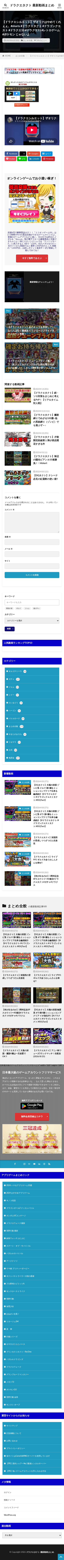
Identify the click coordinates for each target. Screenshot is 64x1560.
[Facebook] (12, 153)
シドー (13, 695)
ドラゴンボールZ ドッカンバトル (20, 1208)
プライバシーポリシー (15, 1448)
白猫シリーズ (12, 1337)
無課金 (14, 758)
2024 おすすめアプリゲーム (18, 1193)
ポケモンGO (11, 1390)
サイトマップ (12, 1426)
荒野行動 (10, 1299)
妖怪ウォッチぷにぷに (15, 1238)
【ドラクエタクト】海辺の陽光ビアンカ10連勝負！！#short (46, 459)
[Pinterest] (48, 159)
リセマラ (15, 742)
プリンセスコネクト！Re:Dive (18, 1352)
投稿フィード (9, 1500)
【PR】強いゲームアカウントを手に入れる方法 (26, 1471)
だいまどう (15, 703)
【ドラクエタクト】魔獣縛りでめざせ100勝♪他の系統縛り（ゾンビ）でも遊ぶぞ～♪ (46, 420)
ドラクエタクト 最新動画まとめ (32, 5)
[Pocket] (10, 159)
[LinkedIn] (34, 159)
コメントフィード (11, 1507)
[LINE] (22, 159)
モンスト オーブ (13, 1405)
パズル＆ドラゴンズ (14, 1359)
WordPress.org (10, 1515)
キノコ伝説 (11, 1200)
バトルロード (16, 718)
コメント (9, 510)
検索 (9, 629)
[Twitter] (22, 153)
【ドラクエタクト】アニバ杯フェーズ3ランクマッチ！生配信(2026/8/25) (47, 1054)
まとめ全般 (27, 40)
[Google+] (33, 153)
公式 (13, 750)
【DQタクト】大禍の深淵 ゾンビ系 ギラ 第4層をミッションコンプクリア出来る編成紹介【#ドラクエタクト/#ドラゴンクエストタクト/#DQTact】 (46, 818)
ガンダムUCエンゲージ (16, 1216)
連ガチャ (36, 608)
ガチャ (14, 679)
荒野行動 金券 (12, 1397)
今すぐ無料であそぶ (32, 258)
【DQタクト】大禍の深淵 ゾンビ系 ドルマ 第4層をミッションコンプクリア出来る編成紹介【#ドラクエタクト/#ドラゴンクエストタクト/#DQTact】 (46, 792)
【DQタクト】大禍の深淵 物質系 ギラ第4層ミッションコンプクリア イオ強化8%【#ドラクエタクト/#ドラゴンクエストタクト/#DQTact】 (47, 1016)
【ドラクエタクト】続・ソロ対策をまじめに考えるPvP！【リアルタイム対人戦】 (46, 398)
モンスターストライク (15, 1291)
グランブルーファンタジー (17, 1374)
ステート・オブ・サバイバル (18, 1246)
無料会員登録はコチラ (32, 1116)
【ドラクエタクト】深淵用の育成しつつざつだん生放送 (45, 841)
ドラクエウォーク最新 (15, 1223)
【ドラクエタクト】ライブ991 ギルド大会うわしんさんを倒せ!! (45, 860)
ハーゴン (14, 711)
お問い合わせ (12, 1441)
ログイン (7, 1492)
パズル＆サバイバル (14, 1253)
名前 (8, 537)
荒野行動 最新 (12, 1231)
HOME (8, 56)
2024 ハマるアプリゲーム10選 (19, 1185)
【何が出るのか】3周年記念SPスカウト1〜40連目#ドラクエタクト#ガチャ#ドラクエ (46, 880)
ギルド (18, 608)
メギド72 (10, 1382)
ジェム (27, 608)
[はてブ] (47, 153)
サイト (7, 561)
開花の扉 (9, 608)
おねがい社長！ (12, 1314)
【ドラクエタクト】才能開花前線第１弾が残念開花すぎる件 (46, 440)
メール (9, 549)
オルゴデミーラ (17, 671)
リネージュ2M (12, 1321)
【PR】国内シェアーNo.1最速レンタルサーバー (26, 1463)
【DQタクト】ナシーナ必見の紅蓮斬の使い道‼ (45, 477)
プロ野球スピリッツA (15, 1284)
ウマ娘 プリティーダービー (17, 1269)
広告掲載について (13, 1433)
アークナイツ (12, 1261)
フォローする (41, 286)
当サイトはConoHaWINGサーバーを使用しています (28, 1456)
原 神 (9, 1329)
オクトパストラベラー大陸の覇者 (20, 1276)
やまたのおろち (17, 734)
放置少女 (10, 1306)
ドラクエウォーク (13, 1367)
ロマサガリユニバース (15, 1344)
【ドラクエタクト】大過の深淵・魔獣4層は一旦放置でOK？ (15, 1054)
